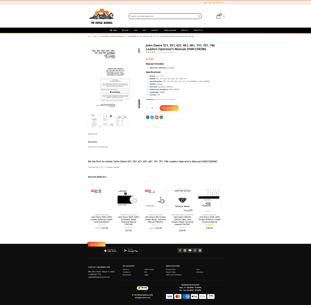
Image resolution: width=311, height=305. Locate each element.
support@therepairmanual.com (99, 277)
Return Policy (170, 272)
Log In (209, 2)
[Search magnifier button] (199, 16)
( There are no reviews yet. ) (167, 52)
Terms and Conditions (174, 275)
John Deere (160, 76)
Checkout (199, 272)
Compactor (124, 215)
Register (219, 2)
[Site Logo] (101, 16)
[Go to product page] (128, 200)
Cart (197, 269)
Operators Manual (169, 99)
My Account (127, 275)
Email (157, 117)
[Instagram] (195, 250)
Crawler (97, 215)
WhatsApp (161, 117)
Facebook (148, 117)
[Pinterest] (200, 250)
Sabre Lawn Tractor (187, 215)
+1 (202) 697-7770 (94, 274)
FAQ (145, 272)
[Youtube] (190, 250)
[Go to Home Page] (89, 36)
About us (126, 269)
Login (146, 275)
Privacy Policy (170, 269)
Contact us (126, 272)
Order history (149, 269)
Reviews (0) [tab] (92, 134)
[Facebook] (180, 250)
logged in (102, 167)
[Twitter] (185, 250)
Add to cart (171, 108)
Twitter (152, 117)
